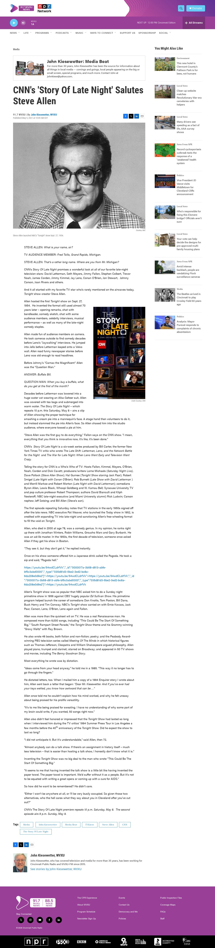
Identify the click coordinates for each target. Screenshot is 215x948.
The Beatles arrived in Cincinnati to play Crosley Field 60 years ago (189, 299)
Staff (162, 918)
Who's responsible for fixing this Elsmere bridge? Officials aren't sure (189, 216)
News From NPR (184, 144)
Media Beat (71, 824)
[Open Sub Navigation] (19, 32)
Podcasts (62, 32)
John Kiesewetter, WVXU (44, 114)
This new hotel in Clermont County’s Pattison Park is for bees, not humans (187, 68)
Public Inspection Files (171, 898)
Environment (183, 58)
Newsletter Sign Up (86, 918)
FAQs (163, 911)
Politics (180, 175)
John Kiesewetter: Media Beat (78, 61)
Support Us (127, 32)
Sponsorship (147, 32)
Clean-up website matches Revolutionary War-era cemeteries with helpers (189, 97)
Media (16, 49)
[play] (13, 23)
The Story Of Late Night (35, 831)
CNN (124, 824)
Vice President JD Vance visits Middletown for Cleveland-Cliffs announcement (186, 187)
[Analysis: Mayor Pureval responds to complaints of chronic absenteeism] (165, 322)
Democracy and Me (128, 911)
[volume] (23, 22)
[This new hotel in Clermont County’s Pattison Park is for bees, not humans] (165, 64)
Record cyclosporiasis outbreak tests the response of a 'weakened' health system (189, 156)
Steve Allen (108, 824)
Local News (182, 86)
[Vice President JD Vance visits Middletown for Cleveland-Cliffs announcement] (165, 181)
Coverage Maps (167, 904)
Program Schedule (86, 911)
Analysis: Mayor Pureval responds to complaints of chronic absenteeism (189, 327)
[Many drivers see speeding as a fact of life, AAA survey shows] (165, 122)
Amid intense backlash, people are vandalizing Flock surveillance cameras (188, 271)
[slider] (28, 22)
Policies (122, 918)
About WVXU (83, 904)
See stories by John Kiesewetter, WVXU (56, 869)
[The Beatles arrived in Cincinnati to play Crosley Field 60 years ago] (165, 295)
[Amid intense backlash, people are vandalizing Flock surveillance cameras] (165, 267)
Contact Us (124, 904)
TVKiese (89, 824)
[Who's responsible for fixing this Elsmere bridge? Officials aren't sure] (165, 212)
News (13, 32)
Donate (197, 8)
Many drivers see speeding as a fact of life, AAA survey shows (188, 127)
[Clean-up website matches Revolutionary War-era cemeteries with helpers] (165, 91)
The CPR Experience (87, 898)
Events (122, 898)
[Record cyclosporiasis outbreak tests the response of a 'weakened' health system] (165, 150)
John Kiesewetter (48, 824)
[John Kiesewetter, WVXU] (20, 862)
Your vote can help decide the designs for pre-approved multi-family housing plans (189, 244)
